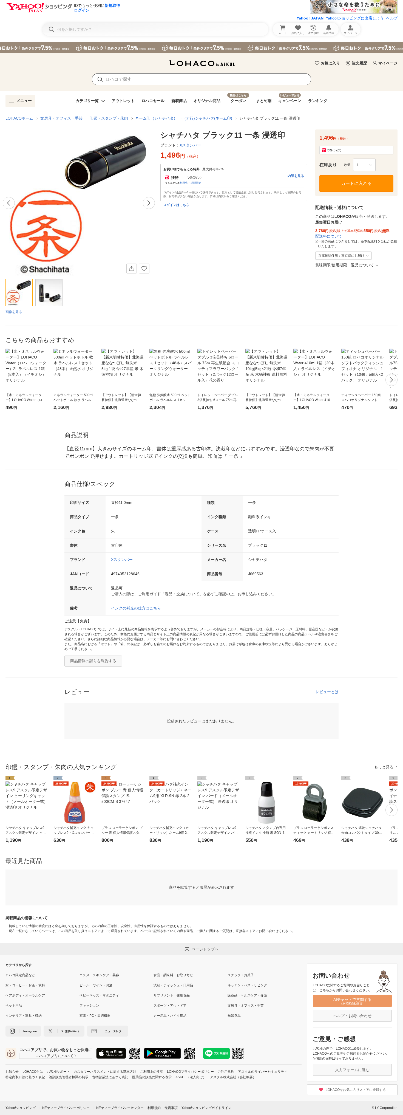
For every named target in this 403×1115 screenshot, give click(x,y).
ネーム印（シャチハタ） (156, 118)
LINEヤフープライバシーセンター (118, 1108)
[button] (364, 165)
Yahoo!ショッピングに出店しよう (355, 18)
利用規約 (154, 1108)
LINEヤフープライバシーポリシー (64, 1108)
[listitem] (42, 975)
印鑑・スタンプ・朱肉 (109, 118)
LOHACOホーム (19, 118)
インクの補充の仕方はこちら (136, 608)
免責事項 (171, 1108)
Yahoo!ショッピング (20, 1108)
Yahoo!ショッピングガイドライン (206, 1108)
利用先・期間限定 (191, 182)
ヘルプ (392, 18)
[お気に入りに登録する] (144, 268)
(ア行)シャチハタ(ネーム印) (208, 118)
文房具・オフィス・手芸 (61, 118)
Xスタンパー (122, 559)
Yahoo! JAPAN (310, 18)
